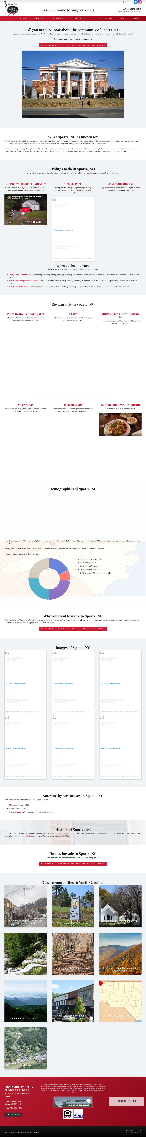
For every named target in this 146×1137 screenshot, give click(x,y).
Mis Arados (25, 405)
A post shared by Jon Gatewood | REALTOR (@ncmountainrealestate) (76, 776)
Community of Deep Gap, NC (25, 1017)
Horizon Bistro (73, 405)
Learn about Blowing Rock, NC (73, 923)
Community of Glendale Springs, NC (73, 969)
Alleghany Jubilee (120, 184)
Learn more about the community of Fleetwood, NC (120, 969)
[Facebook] (136, 2)
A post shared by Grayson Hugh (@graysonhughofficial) (118, 711)
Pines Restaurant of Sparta (25, 314)
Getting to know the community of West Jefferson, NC (73, 1016)
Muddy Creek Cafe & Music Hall (120, 315)
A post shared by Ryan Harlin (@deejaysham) (68, 258)
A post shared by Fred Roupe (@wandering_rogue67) (118, 776)
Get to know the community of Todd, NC (25, 969)
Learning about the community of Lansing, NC (25, 1064)
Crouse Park (73, 184)
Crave (73, 314)
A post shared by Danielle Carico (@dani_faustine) (69, 711)
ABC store (30, 836)
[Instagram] (140, 2)
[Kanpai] (120, 424)
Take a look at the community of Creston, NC (120, 922)
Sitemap (139, 1130)
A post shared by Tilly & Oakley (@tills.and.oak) (21, 776)
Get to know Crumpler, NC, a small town (120, 1016)
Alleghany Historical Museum (25, 184)
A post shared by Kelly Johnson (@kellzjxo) (19, 711)
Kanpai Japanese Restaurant (120, 405)
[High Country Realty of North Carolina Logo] (11, 8)
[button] (25, 18)
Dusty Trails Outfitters (18, 275)
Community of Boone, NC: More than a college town (25, 922)
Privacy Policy (130, 1130)
